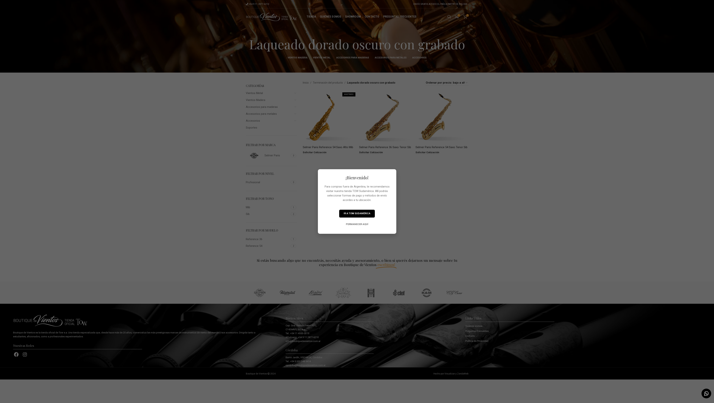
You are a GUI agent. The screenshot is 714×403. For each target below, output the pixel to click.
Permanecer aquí (357, 224)
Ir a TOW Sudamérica (357, 213)
